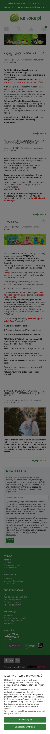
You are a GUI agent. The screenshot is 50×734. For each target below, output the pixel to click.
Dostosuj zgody (25, 719)
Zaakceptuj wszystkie (25, 727)
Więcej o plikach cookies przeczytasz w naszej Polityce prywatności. (24, 712)
